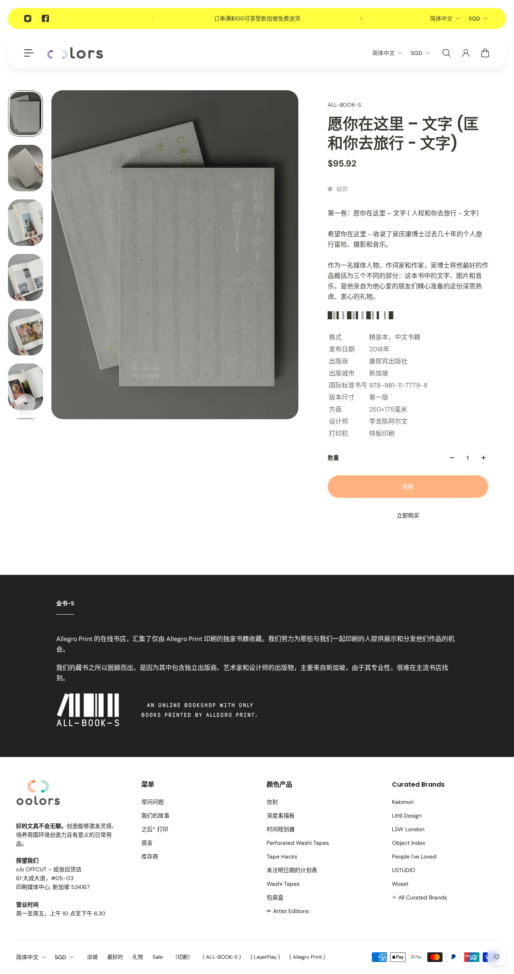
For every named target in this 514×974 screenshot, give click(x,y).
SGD (474, 18)
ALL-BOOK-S (344, 104)
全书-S (65, 603)
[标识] (75, 53)
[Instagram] (28, 18)
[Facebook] (45, 18)
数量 (333, 458)
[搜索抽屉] (446, 53)
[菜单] (29, 53)
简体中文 (441, 18)
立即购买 (408, 515)
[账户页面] (465, 53)
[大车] (485, 53)
